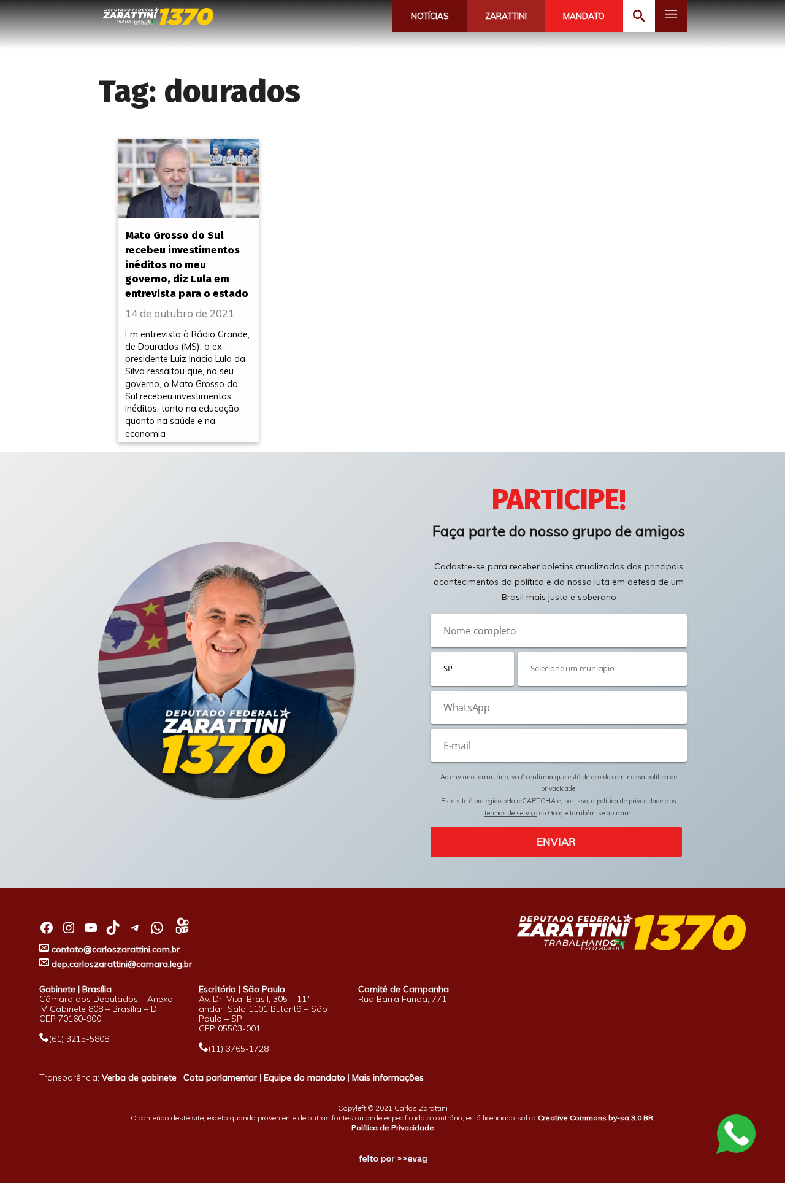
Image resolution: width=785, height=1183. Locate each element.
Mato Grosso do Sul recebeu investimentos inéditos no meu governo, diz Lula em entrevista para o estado (186, 264)
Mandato (584, 16)
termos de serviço (510, 813)
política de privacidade (630, 800)
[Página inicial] (158, 17)
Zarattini (506, 16)
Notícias (430, 16)
